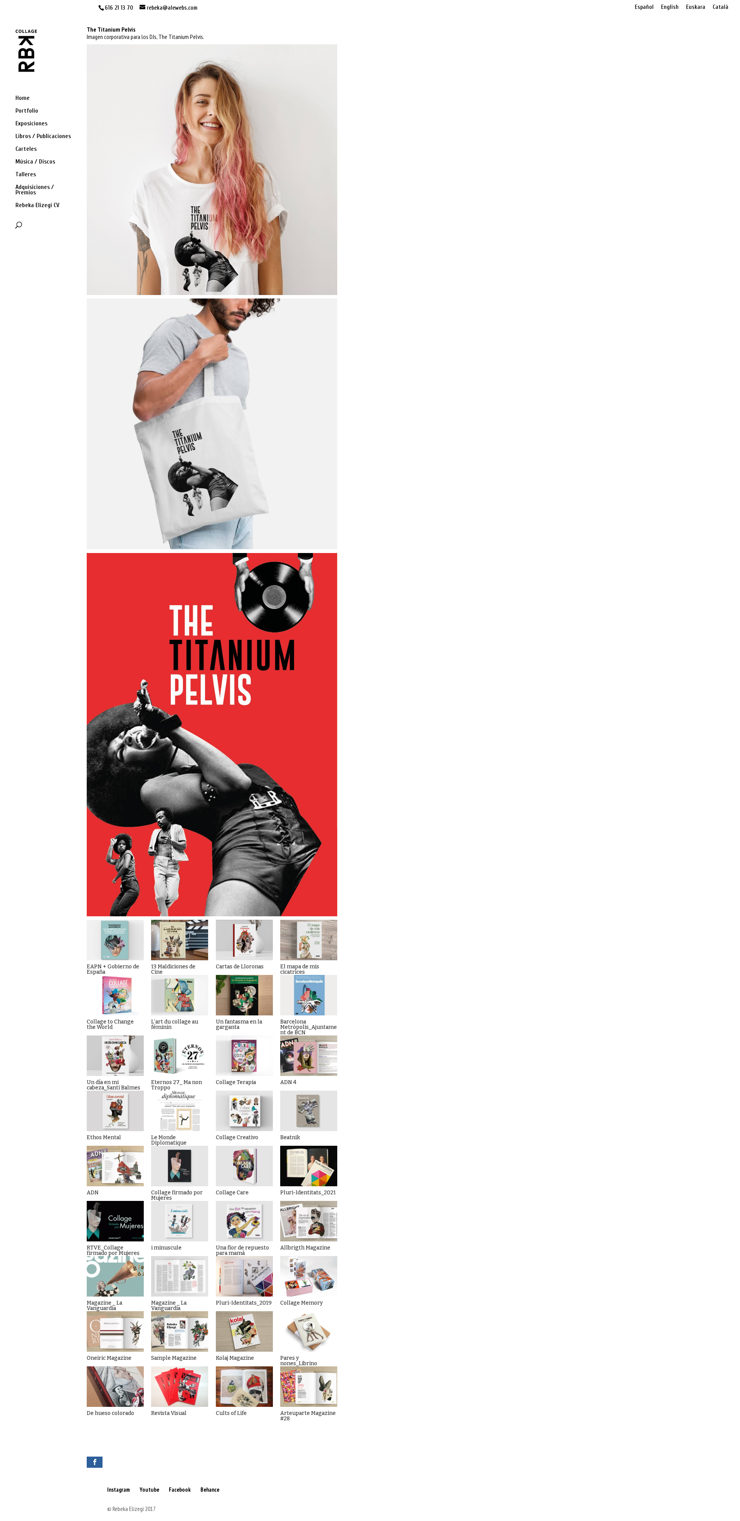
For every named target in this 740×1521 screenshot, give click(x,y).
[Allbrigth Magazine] (308, 1221)
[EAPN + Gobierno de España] (115, 940)
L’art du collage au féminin (174, 1024)
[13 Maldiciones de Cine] (179, 940)
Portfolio (26, 111)
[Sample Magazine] (179, 1331)
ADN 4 (288, 1082)
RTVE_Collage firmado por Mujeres (113, 1250)
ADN (93, 1192)
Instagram (118, 1489)
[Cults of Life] (244, 1386)
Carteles (26, 149)
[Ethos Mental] (115, 1111)
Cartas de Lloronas (240, 966)
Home (22, 98)
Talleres (25, 175)
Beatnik (290, 1137)
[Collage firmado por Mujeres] (179, 1166)
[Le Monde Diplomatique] (179, 1111)
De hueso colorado (110, 1413)
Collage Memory (301, 1303)
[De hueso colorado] (115, 1386)
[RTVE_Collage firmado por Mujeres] (115, 1221)
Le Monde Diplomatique (169, 1140)
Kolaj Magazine (235, 1358)
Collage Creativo (237, 1137)
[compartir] (95, 1462)
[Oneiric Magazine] (115, 1331)
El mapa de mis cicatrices (299, 969)
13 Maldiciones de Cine (173, 969)
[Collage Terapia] (244, 1055)
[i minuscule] (179, 1221)
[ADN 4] (308, 1055)
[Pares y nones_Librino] (308, 1331)
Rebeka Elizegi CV (37, 205)
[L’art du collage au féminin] (179, 995)
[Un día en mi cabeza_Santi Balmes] (115, 1055)
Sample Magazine (174, 1358)
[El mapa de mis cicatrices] (308, 940)
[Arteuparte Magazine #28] (308, 1386)
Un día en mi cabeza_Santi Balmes (113, 1085)
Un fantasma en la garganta (239, 1024)
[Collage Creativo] (244, 1111)
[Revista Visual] (179, 1386)
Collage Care (232, 1192)
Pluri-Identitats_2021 (308, 1192)
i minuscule (166, 1247)
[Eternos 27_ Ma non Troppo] (179, 1055)
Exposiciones (31, 124)
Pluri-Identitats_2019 (244, 1303)
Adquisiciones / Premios (34, 190)
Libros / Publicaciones (43, 136)
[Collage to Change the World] (115, 995)
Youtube (149, 1489)
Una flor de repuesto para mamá (242, 1250)
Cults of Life (231, 1413)
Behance (209, 1489)
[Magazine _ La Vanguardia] (115, 1276)
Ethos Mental (104, 1137)
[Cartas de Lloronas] (244, 940)
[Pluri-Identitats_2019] (244, 1276)
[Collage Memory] (308, 1276)
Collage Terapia (236, 1082)
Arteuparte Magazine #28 (308, 1416)
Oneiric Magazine (109, 1358)
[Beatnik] (308, 1111)
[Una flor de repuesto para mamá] (244, 1221)
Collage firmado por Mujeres (177, 1195)
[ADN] (115, 1166)
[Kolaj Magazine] (244, 1331)
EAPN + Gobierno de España (113, 969)
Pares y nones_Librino (298, 1361)
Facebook (180, 1489)
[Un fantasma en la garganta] (244, 995)
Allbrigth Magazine (305, 1247)
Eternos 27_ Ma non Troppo (176, 1085)
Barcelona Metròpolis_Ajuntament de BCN (308, 1027)
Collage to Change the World (110, 1024)
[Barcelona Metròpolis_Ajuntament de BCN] (308, 995)
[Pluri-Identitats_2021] (308, 1166)
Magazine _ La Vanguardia (104, 1306)
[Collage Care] (244, 1166)
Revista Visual (169, 1413)
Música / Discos (35, 162)
